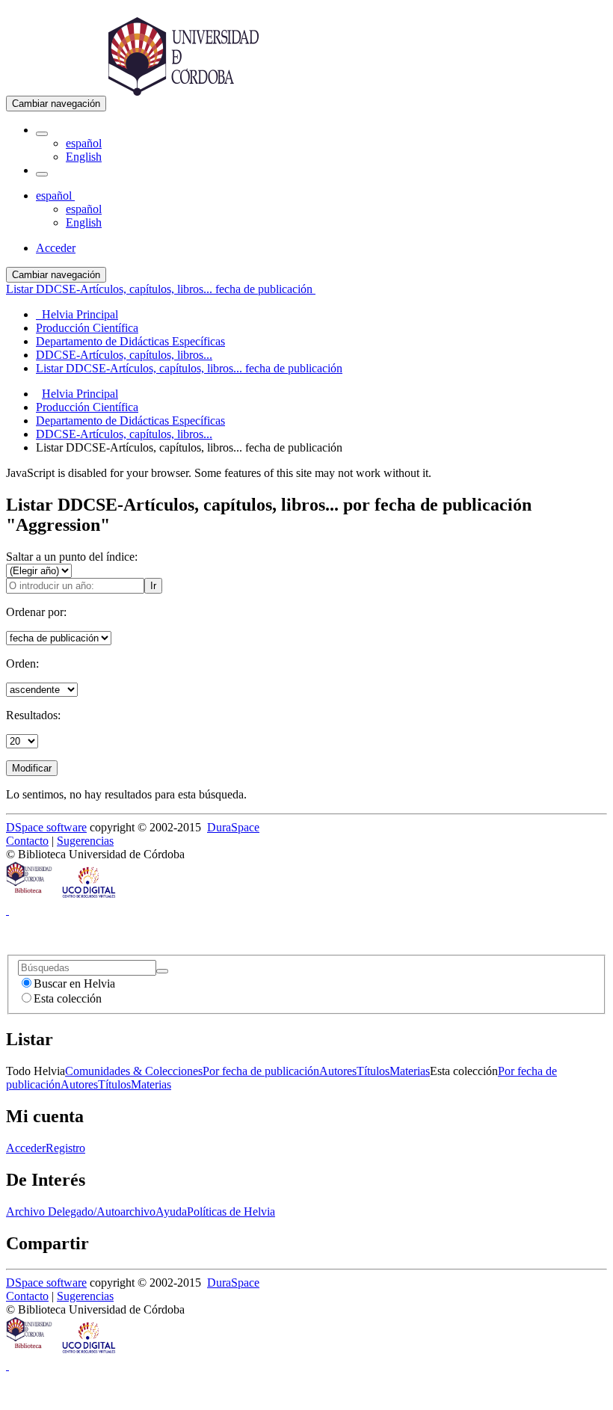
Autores (338, 1071)
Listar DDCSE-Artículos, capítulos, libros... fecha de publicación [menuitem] (189, 368)
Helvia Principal (80, 393)
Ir (153, 585)
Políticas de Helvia (231, 1211)
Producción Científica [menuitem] (87, 327)
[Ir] (162, 971)
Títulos (373, 1071)
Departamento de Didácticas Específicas (130, 420)
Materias (409, 1071)
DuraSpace (233, 827)
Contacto (27, 840)
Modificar (32, 768)
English (84, 156)
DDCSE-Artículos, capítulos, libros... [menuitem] (124, 354)
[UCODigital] (90, 896)
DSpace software (46, 827)
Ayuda (171, 1211)
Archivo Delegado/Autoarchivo (80, 1211)
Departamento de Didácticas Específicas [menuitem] (130, 341)
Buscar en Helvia (74, 983)
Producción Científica (87, 407)
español (84, 143)
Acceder (26, 1148)
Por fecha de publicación (261, 1071)
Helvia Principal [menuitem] (77, 314)
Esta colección (68, 998)
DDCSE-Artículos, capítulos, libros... (124, 434)
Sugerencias (85, 840)
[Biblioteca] (30, 896)
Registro (65, 1148)
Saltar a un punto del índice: (72, 556)
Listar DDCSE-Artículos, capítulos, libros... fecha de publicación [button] (160, 289)
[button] (42, 134)
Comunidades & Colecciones (134, 1071)
